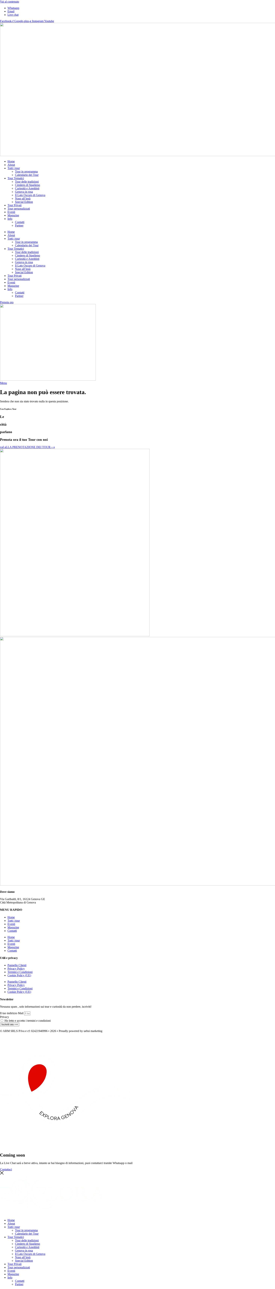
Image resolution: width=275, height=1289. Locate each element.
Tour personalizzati (18, 208)
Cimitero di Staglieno (27, 185)
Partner (19, 225)
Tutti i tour (13, 168)
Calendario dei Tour (27, 174)
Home (11, 161)
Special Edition (24, 201)
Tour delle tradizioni (27, 181)
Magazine (13, 215)
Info (9, 218)
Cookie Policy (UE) (19, 975)
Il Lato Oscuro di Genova (30, 195)
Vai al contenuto (9, 1)
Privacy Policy (16, 968)
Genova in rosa (24, 191)
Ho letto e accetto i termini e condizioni (27, 1020)
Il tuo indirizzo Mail (12, 1013)
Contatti (19, 222)
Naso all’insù (22, 198)
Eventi (11, 212)
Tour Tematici (15, 178)
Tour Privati (14, 205)
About (11, 164)
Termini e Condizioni (20, 972)
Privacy (4, 1016)
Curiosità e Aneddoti (27, 188)
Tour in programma (26, 171)
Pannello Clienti (16, 965)
